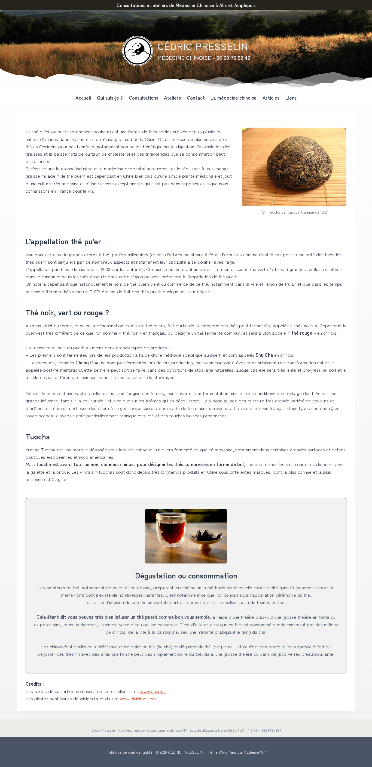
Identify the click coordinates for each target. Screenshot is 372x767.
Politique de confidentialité (130, 752)
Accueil (83, 97)
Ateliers (172, 97)
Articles (271, 97)
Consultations (143, 97)
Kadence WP (255, 752)
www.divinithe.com (138, 698)
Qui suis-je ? (110, 97)
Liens (291, 97)
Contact (196, 97)
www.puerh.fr (153, 691)
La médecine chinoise (234, 97)
